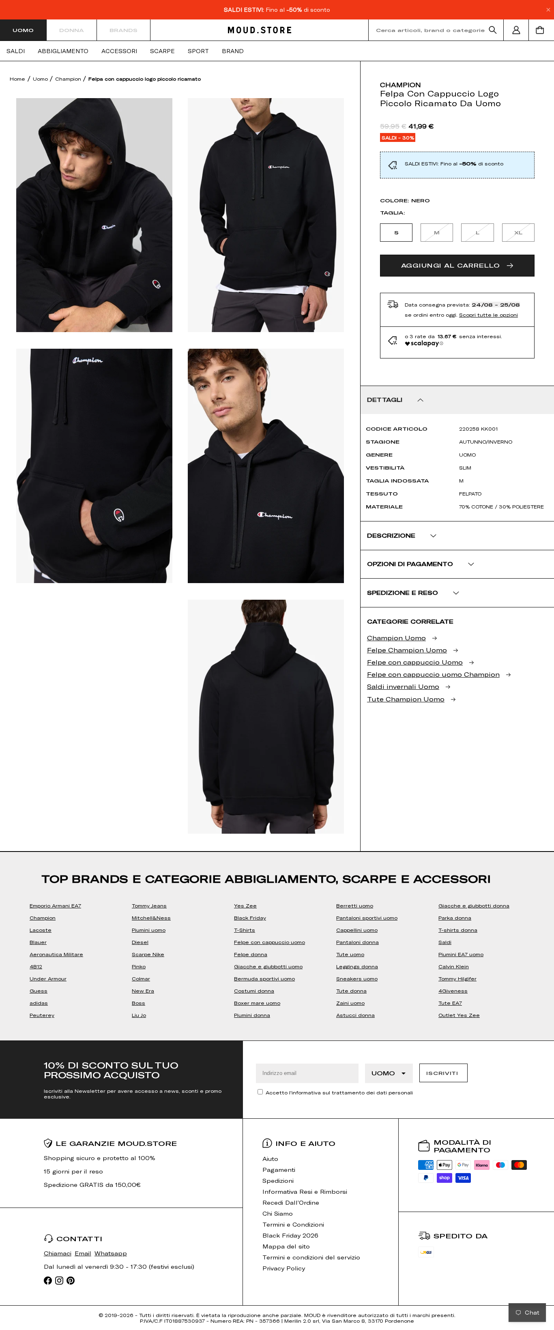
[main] (277, 550)
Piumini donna (252, 1015)
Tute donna (351, 990)
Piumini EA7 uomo (460, 954)
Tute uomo (350, 954)
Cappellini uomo (357, 930)
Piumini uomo (148, 930)
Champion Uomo (396, 637)
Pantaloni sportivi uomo (366, 917)
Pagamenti (278, 1169)
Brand (233, 51)
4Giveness (453, 990)
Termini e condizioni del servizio (311, 1257)
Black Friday (250, 917)
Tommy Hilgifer (457, 978)
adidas (39, 1003)
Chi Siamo (277, 1213)
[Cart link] (541, 30)
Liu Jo (139, 1015)
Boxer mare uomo (257, 1003)
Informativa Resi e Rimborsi (304, 1191)
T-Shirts (244, 930)
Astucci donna (355, 1015)
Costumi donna (254, 990)
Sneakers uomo (357, 978)
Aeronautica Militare (56, 954)
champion (400, 84)
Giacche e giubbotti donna (473, 905)
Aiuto (270, 1158)
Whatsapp (110, 1253)
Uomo (23, 30)
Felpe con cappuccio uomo (269, 942)
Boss (138, 1003)
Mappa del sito (286, 1246)
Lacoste (41, 930)
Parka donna (454, 917)
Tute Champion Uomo (405, 699)
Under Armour (48, 978)
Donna (71, 30)
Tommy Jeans (149, 905)
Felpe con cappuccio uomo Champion (433, 674)
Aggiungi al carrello (450, 265)
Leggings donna (357, 966)
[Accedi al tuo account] (516, 30)
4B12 (36, 966)
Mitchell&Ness (151, 917)
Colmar (141, 978)
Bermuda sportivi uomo (264, 978)
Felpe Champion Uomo (407, 650)
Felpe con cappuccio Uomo (415, 662)
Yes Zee (245, 905)
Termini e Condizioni (293, 1224)
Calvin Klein (453, 966)
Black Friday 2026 (290, 1235)
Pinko (139, 966)
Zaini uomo (350, 1003)
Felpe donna (250, 954)
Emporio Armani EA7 (55, 905)
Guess (38, 990)
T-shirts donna (457, 930)
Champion (69, 79)
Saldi (15, 51)
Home (17, 79)
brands (123, 30)
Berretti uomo (354, 905)
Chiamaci (57, 1253)
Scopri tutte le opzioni (488, 314)
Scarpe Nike (148, 954)
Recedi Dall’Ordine (290, 1202)
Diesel (140, 942)
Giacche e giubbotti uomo (268, 966)
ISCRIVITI (442, 1073)
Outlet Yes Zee (459, 1015)
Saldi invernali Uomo (403, 686)
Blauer (38, 942)
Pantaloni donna (357, 942)
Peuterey (42, 1015)
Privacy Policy (283, 1268)
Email (83, 1253)
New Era (143, 990)
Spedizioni (278, 1180)
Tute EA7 (450, 1003)
